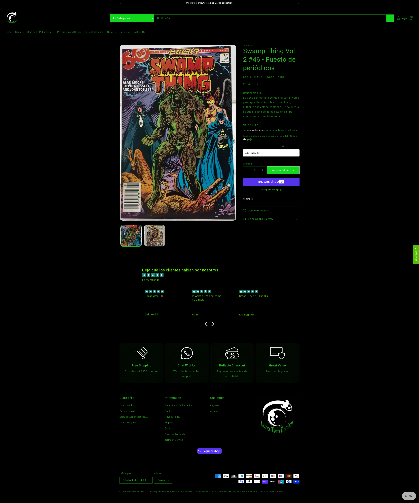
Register (214, 405)
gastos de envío (255, 130)
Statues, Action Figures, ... (134, 417)
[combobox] (274, 18)
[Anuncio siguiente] (298, 3)
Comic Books (126, 405)
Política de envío (249, 491)
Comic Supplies (127, 422)
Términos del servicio (229, 491)
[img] (211, 275)
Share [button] (249, 198)
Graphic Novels (127, 411)
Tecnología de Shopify (159, 491)
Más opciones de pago (271, 190)
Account (214, 411)
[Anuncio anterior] (120, 3)
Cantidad (247, 163)
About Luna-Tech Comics (178, 405)
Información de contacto (272, 491)
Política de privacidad (206, 491)
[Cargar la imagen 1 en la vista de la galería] (131, 236)
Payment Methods (175, 434)
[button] (19, 32)
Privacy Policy (172, 417)
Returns (169, 428)
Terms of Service (174, 439)
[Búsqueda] (390, 18)
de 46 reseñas (150, 279)
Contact (169, 411)
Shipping (169, 422)
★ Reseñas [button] (416, 254)
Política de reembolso (182, 491)
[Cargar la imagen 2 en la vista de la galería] (154, 236)
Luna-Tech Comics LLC (137, 491)
